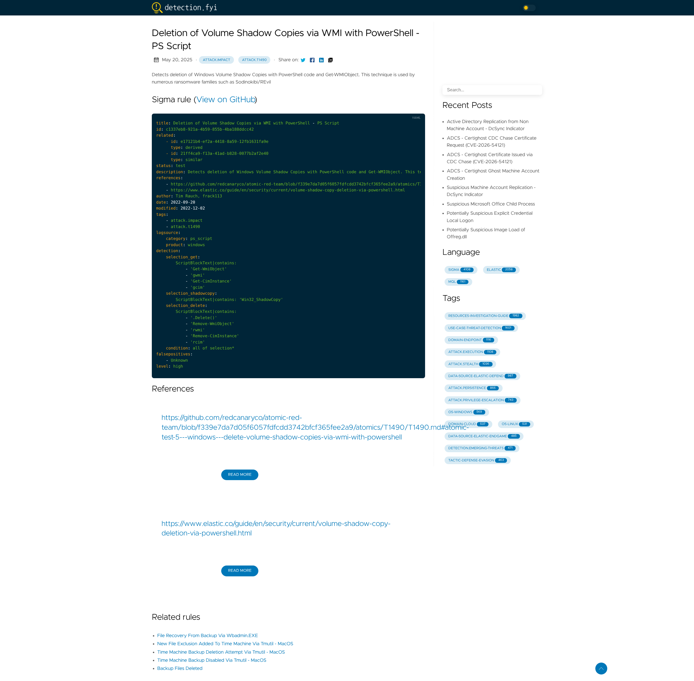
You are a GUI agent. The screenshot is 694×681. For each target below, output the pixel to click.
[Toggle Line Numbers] (402, 109)
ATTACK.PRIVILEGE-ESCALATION (480, 400)
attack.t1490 (254, 60)
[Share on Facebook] (312, 59)
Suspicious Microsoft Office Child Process (491, 204)
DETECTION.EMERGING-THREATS (480, 448)
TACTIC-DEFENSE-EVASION (476, 460)
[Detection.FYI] (186, 7)
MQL (456, 282)
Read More (239, 475)
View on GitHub (225, 100)
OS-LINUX (514, 424)
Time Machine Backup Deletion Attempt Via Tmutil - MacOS (221, 652)
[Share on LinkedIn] (321, 59)
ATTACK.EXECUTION (470, 352)
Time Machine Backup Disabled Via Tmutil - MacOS (211, 660)
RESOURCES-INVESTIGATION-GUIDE (483, 316)
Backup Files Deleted (180, 668)
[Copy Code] (391, 109)
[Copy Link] (330, 59)
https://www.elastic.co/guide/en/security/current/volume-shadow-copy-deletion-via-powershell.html (276, 529)
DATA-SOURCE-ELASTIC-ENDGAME (482, 436)
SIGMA (459, 270)
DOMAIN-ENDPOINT (469, 340)
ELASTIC (500, 270)
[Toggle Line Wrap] (414, 109)
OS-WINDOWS (465, 412)
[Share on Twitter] (303, 59)
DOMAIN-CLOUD (467, 424)
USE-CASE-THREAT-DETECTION (479, 328)
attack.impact (216, 60)
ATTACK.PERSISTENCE (472, 388)
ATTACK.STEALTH (468, 364)
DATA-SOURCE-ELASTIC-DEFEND (480, 376)
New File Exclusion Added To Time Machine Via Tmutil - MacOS (225, 643)
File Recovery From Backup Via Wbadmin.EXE (207, 635)
